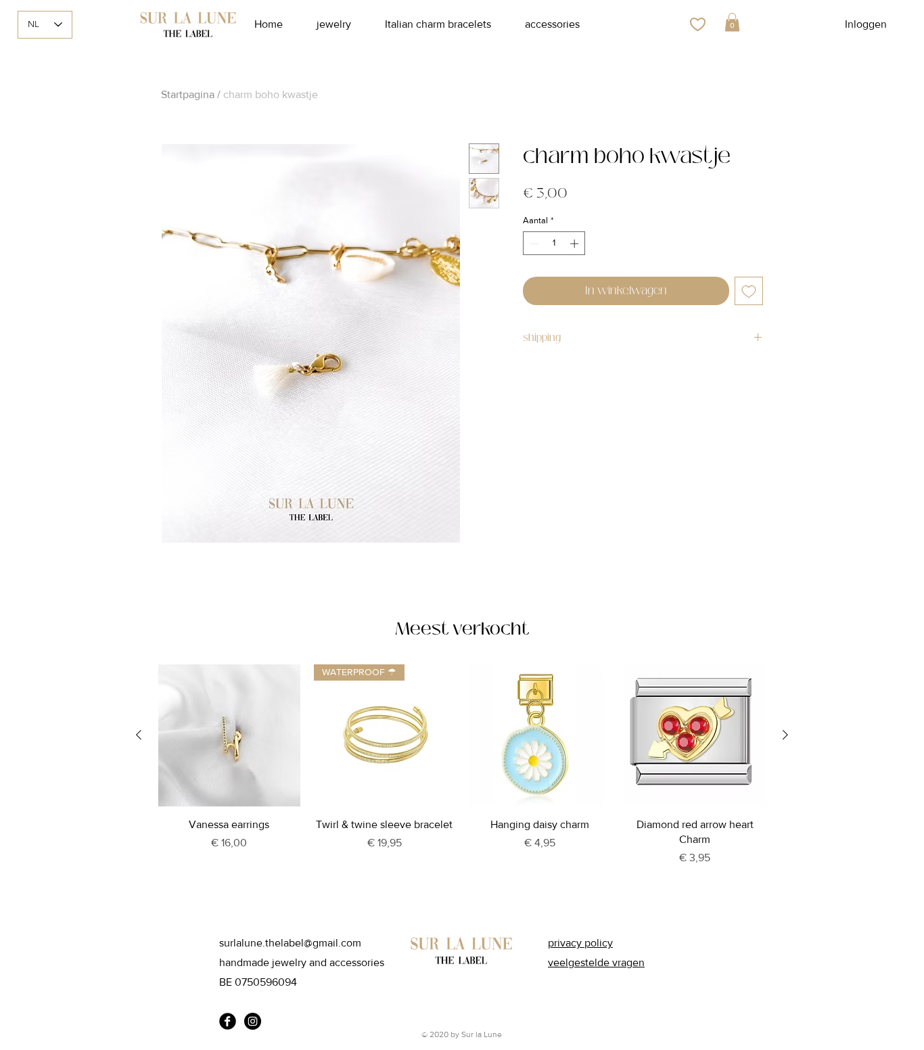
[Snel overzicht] (229, 735)
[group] (462, 783)
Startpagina (187, 94)
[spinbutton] (554, 243)
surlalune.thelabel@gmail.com (290, 943)
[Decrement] (533, 243)
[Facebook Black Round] (227, 1021)
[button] (732, 22)
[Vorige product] (139, 735)
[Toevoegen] (749, 291)
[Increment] (576, 243)
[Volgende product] (785, 735)
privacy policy (580, 943)
